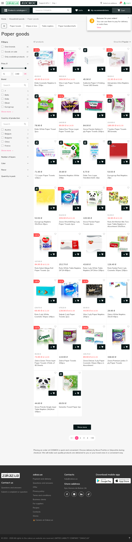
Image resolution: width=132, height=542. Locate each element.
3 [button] (83, 438)
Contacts (36, 512)
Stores (35, 516)
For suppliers (38, 503)
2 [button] (80, 438)
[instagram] (74, 494)
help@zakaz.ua (70, 479)
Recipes (36, 508)
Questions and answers (11, 487)
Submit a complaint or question (14, 492)
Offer (35, 487)
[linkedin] (81, 494)
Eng (53, 3)
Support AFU (44, 3)
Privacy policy (38, 491)
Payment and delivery (42, 479)
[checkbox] (2, 46)
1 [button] (76, 438)
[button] (108, 3)
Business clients (39, 499)
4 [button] (87, 438)
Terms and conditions (42, 495)
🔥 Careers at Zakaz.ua (43, 520)
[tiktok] (88, 494)
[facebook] (66, 494)
